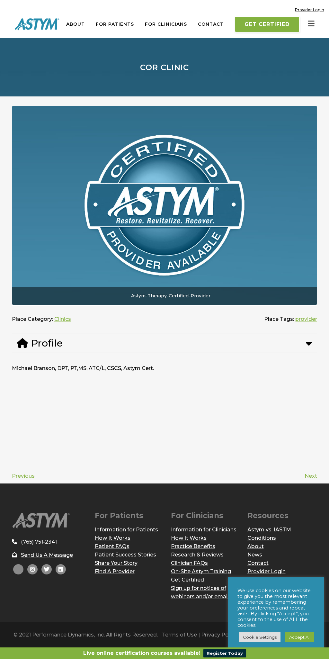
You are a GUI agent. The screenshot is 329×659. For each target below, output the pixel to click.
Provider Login (309, 9)
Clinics (62, 319)
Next (311, 476)
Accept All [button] (299, 637)
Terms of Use (179, 635)
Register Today (225, 653)
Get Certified (267, 24)
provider (306, 319)
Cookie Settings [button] (260, 637)
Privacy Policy (219, 635)
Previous (23, 476)
